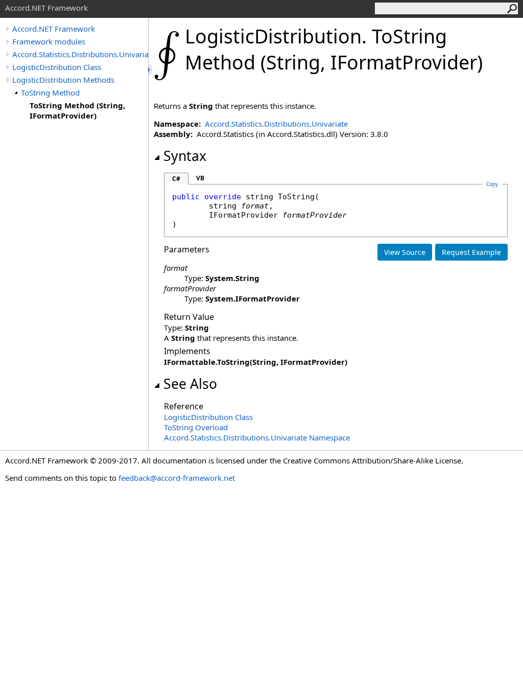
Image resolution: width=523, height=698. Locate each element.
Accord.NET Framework (53, 29)
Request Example (471, 252)
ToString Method (50, 92)
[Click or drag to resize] (150, 70)
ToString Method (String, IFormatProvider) (77, 110)
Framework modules (48, 41)
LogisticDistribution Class (56, 67)
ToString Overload (196, 427)
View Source (404, 252)
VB (200, 178)
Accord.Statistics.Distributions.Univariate (80, 54)
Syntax (184, 156)
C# (176, 178)
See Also (190, 384)
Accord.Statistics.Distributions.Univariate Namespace (257, 437)
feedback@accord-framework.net (176, 478)
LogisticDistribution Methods (63, 80)
